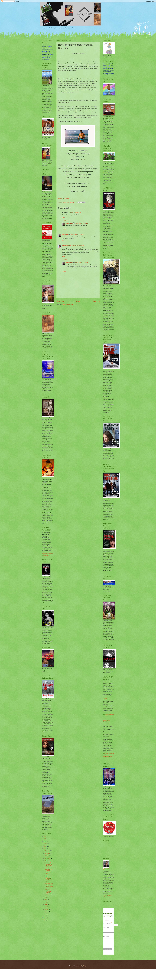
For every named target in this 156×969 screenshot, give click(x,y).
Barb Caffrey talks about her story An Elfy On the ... (49, 885)
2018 (45, 838)
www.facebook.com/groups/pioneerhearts (47, 554)
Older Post (96, 301)
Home (78, 301)
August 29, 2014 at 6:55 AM (74, 212)
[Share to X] (81, 202)
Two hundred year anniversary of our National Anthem (49, 865)
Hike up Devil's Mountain (106, 720)
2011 (45, 920)
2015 (45, 846)
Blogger (85, 966)
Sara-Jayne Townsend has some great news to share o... (48, 878)
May (46, 902)
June (46, 899)
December (47, 851)
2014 (45, 848)
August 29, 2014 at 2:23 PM (77, 234)
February (47, 909)
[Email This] (78, 202)
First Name (106, 927)
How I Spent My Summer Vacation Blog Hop (48, 871)
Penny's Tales (69, 223)
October (47, 856)
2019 (45, 836)
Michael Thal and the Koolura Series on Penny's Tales (48, 892)
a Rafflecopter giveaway (63, 198)
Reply (63, 217)
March (46, 907)
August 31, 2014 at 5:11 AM (81, 223)
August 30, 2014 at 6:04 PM (78, 245)
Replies (65, 220)
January (47, 912)
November (47, 853)
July (46, 897)
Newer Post (60, 301)
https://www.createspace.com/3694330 (108, 715)
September (47, 858)
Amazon (105, 698)
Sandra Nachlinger (66, 245)
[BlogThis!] (80, 202)
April (46, 904)
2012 (45, 917)
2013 (45, 915)
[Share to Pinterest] (84, 202)
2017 (45, 841)
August (47, 860)
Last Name (106, 936)
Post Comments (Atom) (68, 304)
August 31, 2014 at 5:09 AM (81, 262)
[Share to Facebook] (83, 202)
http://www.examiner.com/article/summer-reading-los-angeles (108, 754)
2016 (45, 844)
